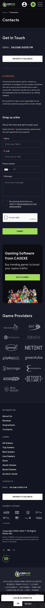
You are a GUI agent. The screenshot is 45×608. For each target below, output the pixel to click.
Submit (20, 231)
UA (13, 550)
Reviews (6, 420)
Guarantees (8, 425)
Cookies (34, 584)
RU (3, 550)
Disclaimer (24, 587)
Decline (28, 603)
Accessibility (11, 587)
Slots (5, 461)
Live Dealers (8, 456)
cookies (36, 595)
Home (4, 12)
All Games (7, 443)
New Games (8, 452)
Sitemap (35, 590)
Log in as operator (22, 598)
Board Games (9, 469)
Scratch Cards (9, 474)
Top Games (8, 447)
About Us (7, 416)
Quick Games (9, 465)
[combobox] (7, 169)
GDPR (27, 590)
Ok (18, 603)
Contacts (7, 429)
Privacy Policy (22, 584)
